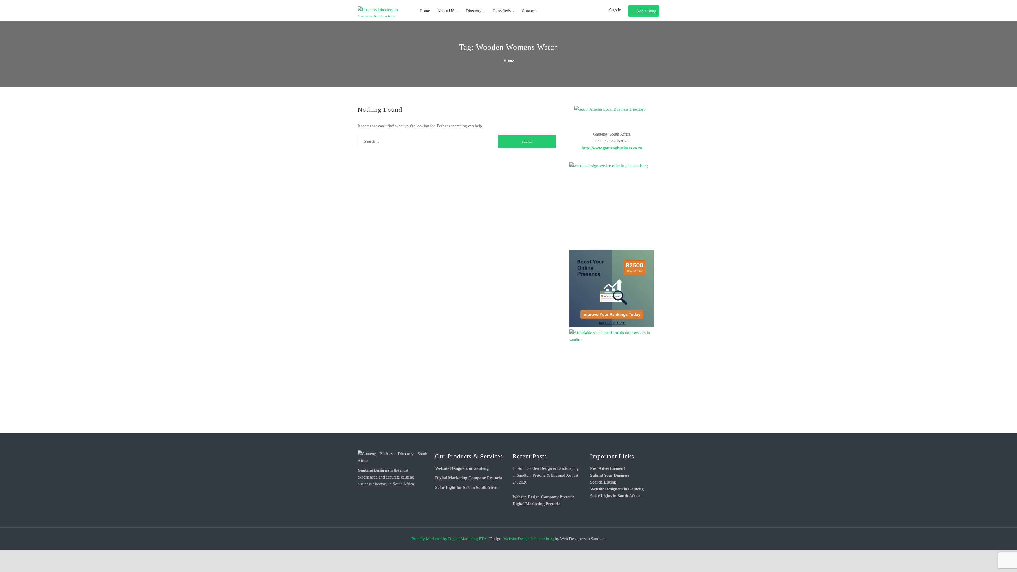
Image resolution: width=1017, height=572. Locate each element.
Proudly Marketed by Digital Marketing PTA (449, 539)
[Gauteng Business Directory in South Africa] (392, 457)
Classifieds (502, 10)
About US (446, 10)
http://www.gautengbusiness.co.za (612, 148)
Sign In (615, 10)
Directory (474, 10)
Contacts (529, 10)
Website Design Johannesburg (528, 539)
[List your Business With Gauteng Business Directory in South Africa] (611, 117)
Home (425, 10)
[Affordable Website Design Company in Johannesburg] (611, 204)
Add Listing (646, 11)
